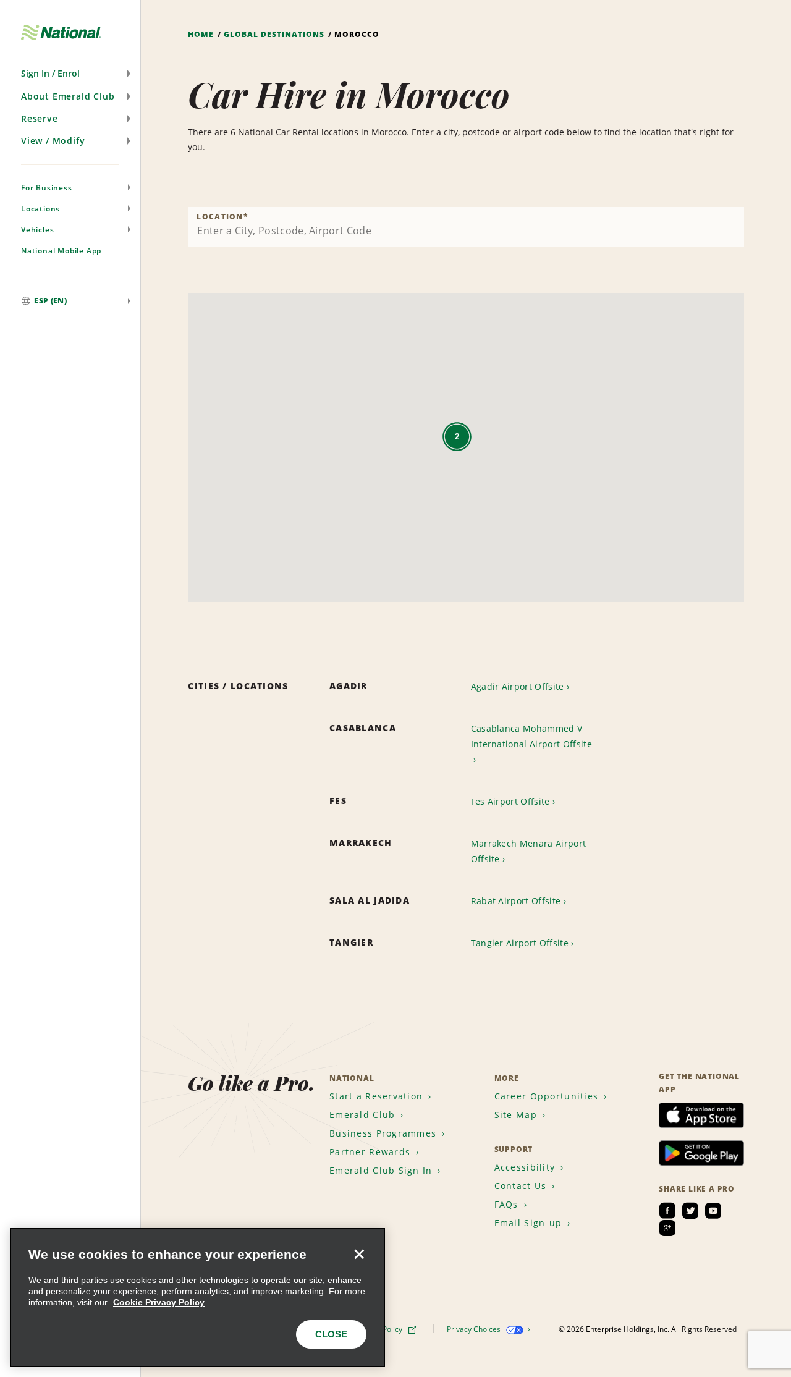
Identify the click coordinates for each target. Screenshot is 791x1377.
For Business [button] (46, 187)
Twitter (690, 1210)
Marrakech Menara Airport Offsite (528, 851)
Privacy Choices (474, 1329)
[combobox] (466, 227)
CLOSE (331, 1334)
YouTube (713, 1210)
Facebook (667, 1210)
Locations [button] (40, 208)
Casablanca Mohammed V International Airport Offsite (531, 736)
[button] (70, 73)
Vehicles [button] (37, 229)
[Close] (359, 1254)
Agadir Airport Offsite (517, 686)
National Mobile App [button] (61, 250)
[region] (197, 1297)
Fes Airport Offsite (510, 801)
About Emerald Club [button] (67, 96)
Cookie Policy (380, 1329)
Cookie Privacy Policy (159, 1302)
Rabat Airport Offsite (516, 901)
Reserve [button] (39, 118)
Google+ (667, 1228)
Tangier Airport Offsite (520, 943)
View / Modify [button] (53, 140)
